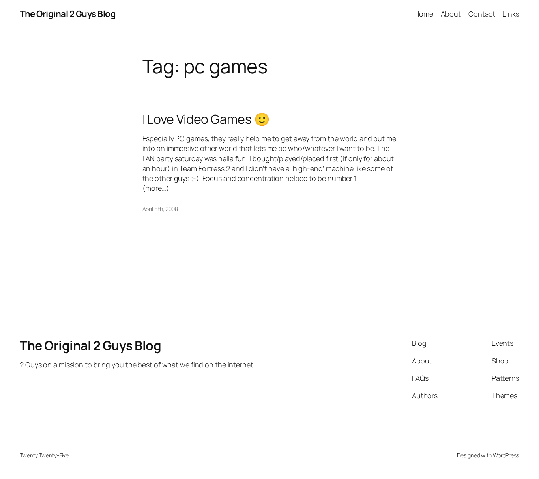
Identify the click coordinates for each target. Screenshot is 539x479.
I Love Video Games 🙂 (206, 119)
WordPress (506, 455)
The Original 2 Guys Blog (68, 14)
